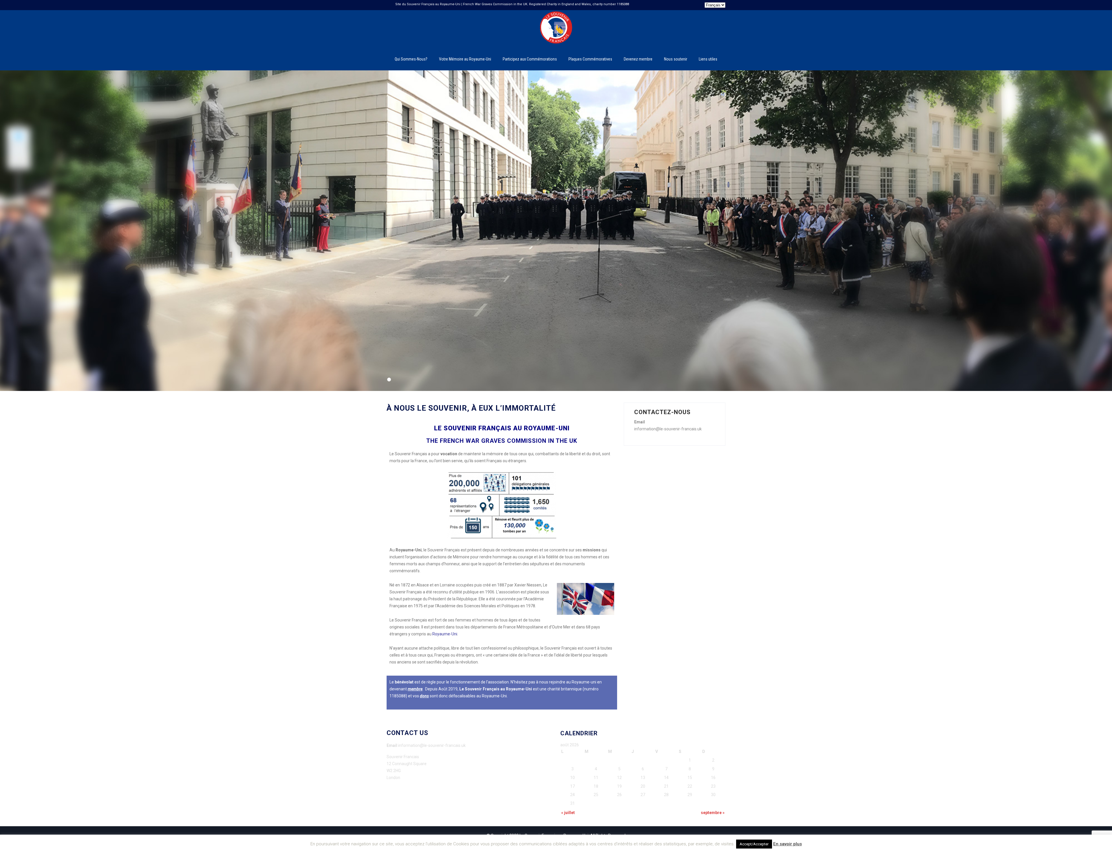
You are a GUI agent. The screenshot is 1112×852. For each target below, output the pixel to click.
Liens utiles (708, 59)
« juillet (568, 812)
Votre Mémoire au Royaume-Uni (465, 59)
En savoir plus (787, 843)
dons (424, 696)
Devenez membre (638, 59)
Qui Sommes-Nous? (411, 59)
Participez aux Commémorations (530, 59)
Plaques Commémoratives (590, 59)
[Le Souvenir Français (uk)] (556, 12)
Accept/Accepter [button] (754, 844)
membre (415, 689)
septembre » (713, 812)
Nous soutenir (675, 59)
